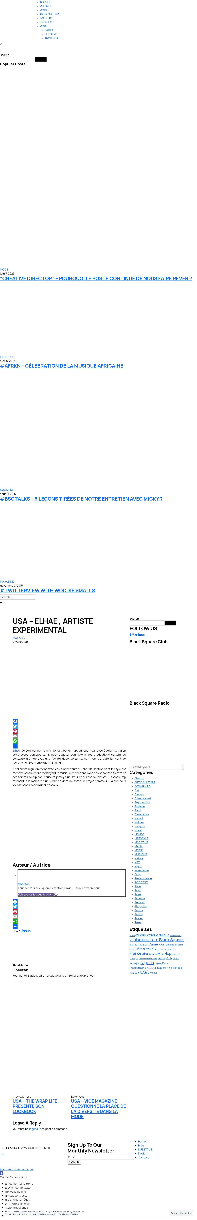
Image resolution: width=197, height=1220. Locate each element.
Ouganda (158, 963)
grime (154, 954)
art (131, 940)
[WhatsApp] (69, 741)
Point (149, 968)
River (138, 886)
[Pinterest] (69, 731)
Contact (143, 1157)
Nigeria (147, 962)
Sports (139, 910)
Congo (132, 949)
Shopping (141, 906)
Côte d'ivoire (144, 949)
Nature (139, 858)
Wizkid (153, 973)
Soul (132, 972)
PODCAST (141, 882)
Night (138, 866)
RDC (164, 968)
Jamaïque (134, 958)
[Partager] (69, 746)
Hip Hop (164, 953)
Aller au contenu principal (17, 1169)
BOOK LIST (47, 22)
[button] (1, 1173)
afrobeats (174, 935)
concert (179, 944)
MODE (44, 10)
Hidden (139, 822)
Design (139, 794)
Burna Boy (139, 945)
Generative (142, 814)
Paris (165, 963)
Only (138, 874)
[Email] (69, 736)
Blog (141, 1145)
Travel (139, 918)
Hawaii (139, 818)
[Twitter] (69, 726)
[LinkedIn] (29, 931)
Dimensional (143, 798)
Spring (139, 914)
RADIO (48, 30)
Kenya (161, 958)
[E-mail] (56, 894)
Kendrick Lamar (151, 958)
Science (140, 898)
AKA (179, 935)
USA (144, 972)
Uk (137, 972)
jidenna (142, 958)
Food (138, 810)
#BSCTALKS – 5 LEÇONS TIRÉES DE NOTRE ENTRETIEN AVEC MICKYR (81, 498)
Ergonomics (142, 802)
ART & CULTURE (50, 14)
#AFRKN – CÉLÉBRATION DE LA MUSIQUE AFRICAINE (61, 365)
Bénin (145, 945)
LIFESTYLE (51, 34)
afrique (140, 935)
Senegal (178, 967)
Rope (138, 894)
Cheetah (24, 884)
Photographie (138, 967)
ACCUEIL (45, 2)
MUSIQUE (46, 6)
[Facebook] (69, 721)
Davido (156, 949)
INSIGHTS (46, 18)
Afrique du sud (158, 935)
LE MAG (139, 834)
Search (4, 55)
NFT (137, 862)
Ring (169, 967)
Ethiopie (162, 949)
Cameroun (157, 944)
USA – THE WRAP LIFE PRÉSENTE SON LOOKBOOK (35, 1106)
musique (135, 963)
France (135, 953)
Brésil (132, 945)
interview (175, 954)
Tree (138, 922)
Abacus (139, 778)
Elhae (16, 750)
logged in (35, 1129)
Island (138, 830)
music (176, 958)
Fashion (140, 806)
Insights (140, 826)
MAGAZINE (7, 490)
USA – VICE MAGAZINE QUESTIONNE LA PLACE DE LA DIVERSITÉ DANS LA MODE (98, 1108)
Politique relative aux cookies (66, 1214)
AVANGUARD (143, 786)
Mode (169, 958)
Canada (170, 944)
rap (159, 967)
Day (137, 790)
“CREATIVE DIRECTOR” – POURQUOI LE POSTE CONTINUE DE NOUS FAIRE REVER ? (96, 278)
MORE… (45, 26)
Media (139, 846)
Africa (132, 935)
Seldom (140, 902)
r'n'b (154, 968)
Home (142, 1141)
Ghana (147, 953)
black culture (146, 939)
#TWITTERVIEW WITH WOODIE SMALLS (47, 590)
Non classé (142, 870)
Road (138, 890)
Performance (143, 878)
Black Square (171, 939)
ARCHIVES (51, 38)
